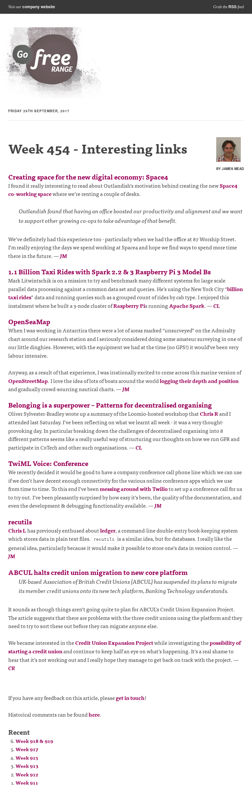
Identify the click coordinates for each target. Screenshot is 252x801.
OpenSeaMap (29, 321)
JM (63, 255)
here (94, 714)
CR (11, 668)
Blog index (52, 62)
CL (216, 305)
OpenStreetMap (28, 380)
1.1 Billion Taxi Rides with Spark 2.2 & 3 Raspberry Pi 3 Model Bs (109, 271)
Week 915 (26, 757)
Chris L (17, 530)
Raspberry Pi (129, 305)
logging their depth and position (199, 380)
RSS (232, 7)
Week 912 (26, 774)
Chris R (209, 413)
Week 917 (26, 749)
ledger (108, 530)
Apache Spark (186, 305)
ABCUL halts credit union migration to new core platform (98, 572)
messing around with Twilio (134, 488)
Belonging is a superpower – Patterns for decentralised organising (110, 404)
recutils (20, 521)
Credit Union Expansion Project (114, 642)
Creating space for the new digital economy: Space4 (88, 176)
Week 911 (26, 782)
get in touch (130, 697)
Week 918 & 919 (34, 741)
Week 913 (26, 766)
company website (38, 7)
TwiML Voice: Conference (48, 463)
